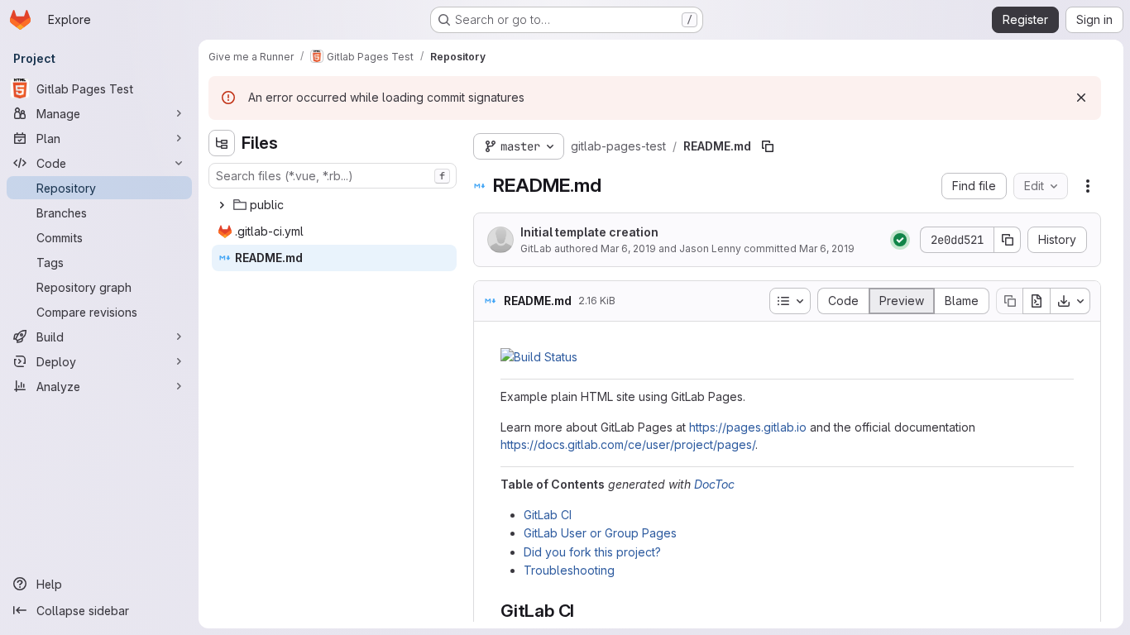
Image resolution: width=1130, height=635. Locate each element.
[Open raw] (1036, 301)
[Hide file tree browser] (221, 143)
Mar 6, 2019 (628, 248)
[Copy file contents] (1009, 301)
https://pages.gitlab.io (748, 427)
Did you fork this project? (592, 552)
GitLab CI (548, 515)
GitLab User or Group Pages (600, 533)
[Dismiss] (1081, 97)
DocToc (714, 484)
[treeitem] (334, 205)
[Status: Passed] (900, 240)
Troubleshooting (569, 570)
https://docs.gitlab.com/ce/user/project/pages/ (627, 444)
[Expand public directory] (222, 205)
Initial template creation (589, 232)
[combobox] (332, 176)
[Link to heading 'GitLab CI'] (583, 610)
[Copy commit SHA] (1007, 240)
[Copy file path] (767, 146)
